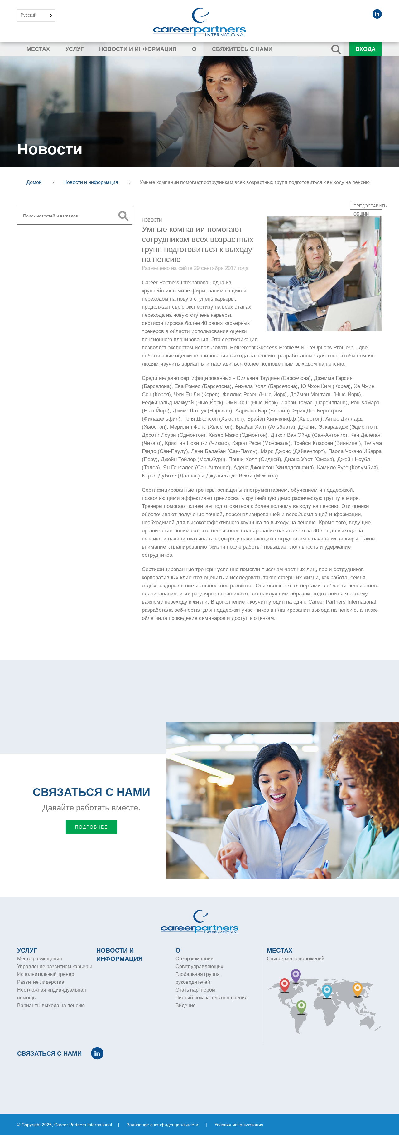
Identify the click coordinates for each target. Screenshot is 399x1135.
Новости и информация (137, 49)
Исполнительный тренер (45, 974)
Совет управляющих (199, 966)
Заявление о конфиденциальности (162, 1124)
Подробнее (91, 826)
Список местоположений (295, 958)
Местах (38, 49)
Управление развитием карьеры (54, 966)
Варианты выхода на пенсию (51, 1005)
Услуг (74, 49)
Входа (366, 49)
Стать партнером (195, 990)
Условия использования (238, 1124)
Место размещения (39, 958)
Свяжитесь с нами (242, 49)
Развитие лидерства (40, 982)
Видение (185, 1005)
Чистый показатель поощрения (211, 997)
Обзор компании (194, 958)
